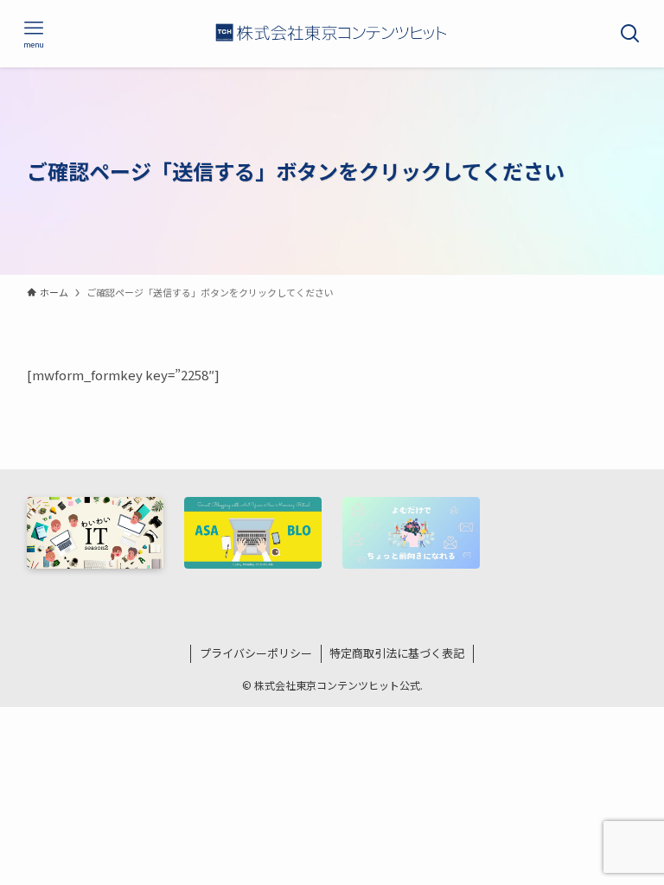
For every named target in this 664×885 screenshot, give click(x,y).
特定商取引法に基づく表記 (396, 653)
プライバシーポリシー (256, 653)
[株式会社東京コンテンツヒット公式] (332, 33)
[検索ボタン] (630, 33)
